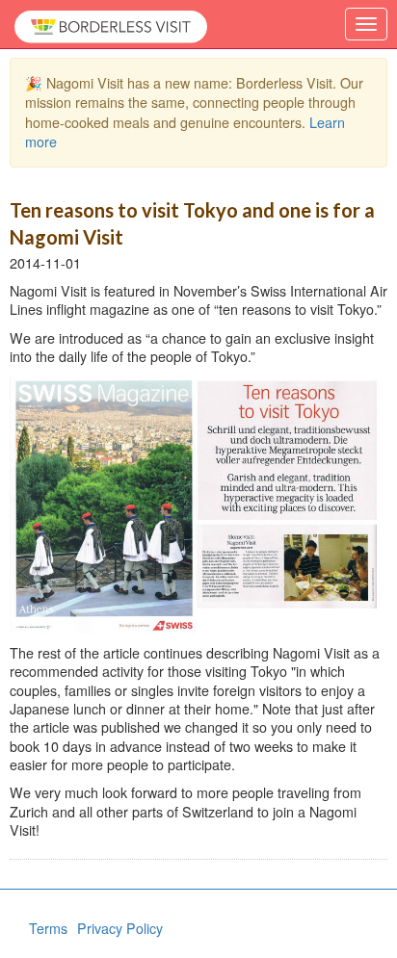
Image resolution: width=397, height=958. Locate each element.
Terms (48, 928)
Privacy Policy (120, 928)
